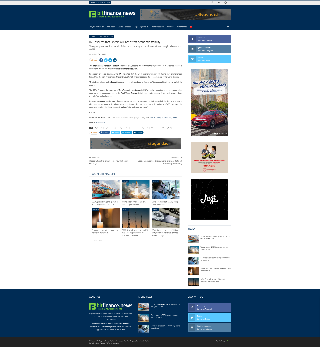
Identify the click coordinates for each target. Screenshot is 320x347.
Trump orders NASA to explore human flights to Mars (214, 248)
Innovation (111, 26)
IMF (152, 128)
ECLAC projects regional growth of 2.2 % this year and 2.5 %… (215, 237)
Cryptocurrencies (97, 26)
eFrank (228, 341)
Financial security (157, 26)
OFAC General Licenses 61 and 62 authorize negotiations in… (212, 280)
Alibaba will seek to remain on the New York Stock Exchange (108, 162)
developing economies (122, 128)
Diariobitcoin (100, 122)
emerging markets (143, 128)
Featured (93, 36)
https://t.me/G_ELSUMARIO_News (163, 117)
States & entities (124, 26)
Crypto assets (98, 128)
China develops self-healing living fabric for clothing (215, 258)
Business (170, 26)
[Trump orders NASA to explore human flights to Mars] (136, 189)
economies (133, 128)
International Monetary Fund (163, 128)
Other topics (182, 26)
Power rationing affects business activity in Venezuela (215, 269)
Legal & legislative (141, 26)
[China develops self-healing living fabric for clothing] (166, 189)
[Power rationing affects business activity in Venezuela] (106, 218)
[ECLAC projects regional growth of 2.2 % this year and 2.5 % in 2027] (106, 189)
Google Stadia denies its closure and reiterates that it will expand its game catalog (160, 162)
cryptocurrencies (109, 128)
